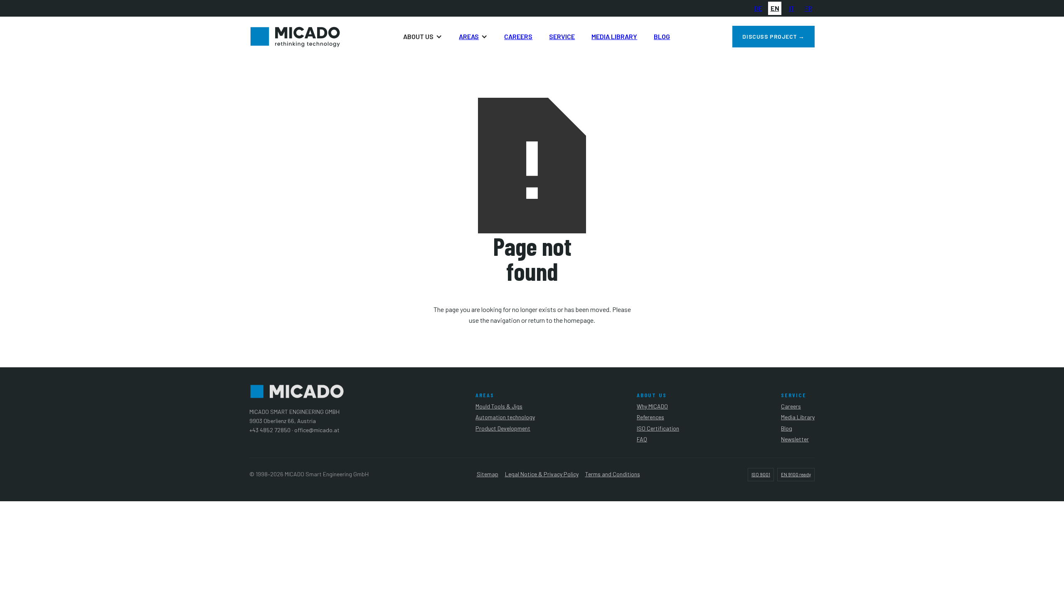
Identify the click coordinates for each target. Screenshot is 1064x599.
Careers (518, 36)
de (758, 8)
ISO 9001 (760, 474)
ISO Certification (658, 428)
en (775, 8)
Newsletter (795, 439)
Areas (469, 36)
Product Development (502, 428)
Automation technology (505, 417)
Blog (662, 36)
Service (562, 36)
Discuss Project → (773, 36)
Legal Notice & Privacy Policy (542, 474)
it (791, 8)
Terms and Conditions (612, 474)
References (650, 417)
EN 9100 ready (796, 474)
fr (808, 8)
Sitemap (487, 474)
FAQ (642, 439)
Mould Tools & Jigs (498, 406)
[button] (423, 36)
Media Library (614, 36)
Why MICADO (652, 406)
